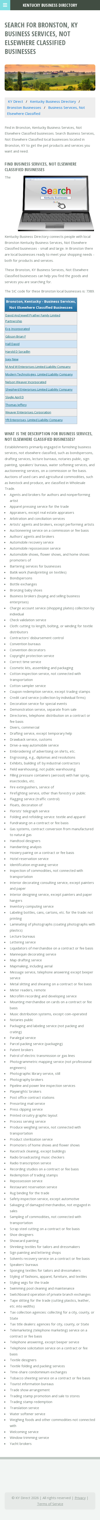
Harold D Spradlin (17, 351)
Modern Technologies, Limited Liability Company (39, 374)
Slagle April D (14, 397)
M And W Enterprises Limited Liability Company (38, 367)
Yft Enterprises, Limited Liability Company (34, 420)
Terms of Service (50, 1503)
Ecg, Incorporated (17, 329)
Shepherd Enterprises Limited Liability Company (39, 389)
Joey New (11, 359)
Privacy (80, 1497)
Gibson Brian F (15, 336)
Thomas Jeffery (16, 405)
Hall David (12, 344)
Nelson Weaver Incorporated (25, 382)
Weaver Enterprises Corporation (28, 412)
